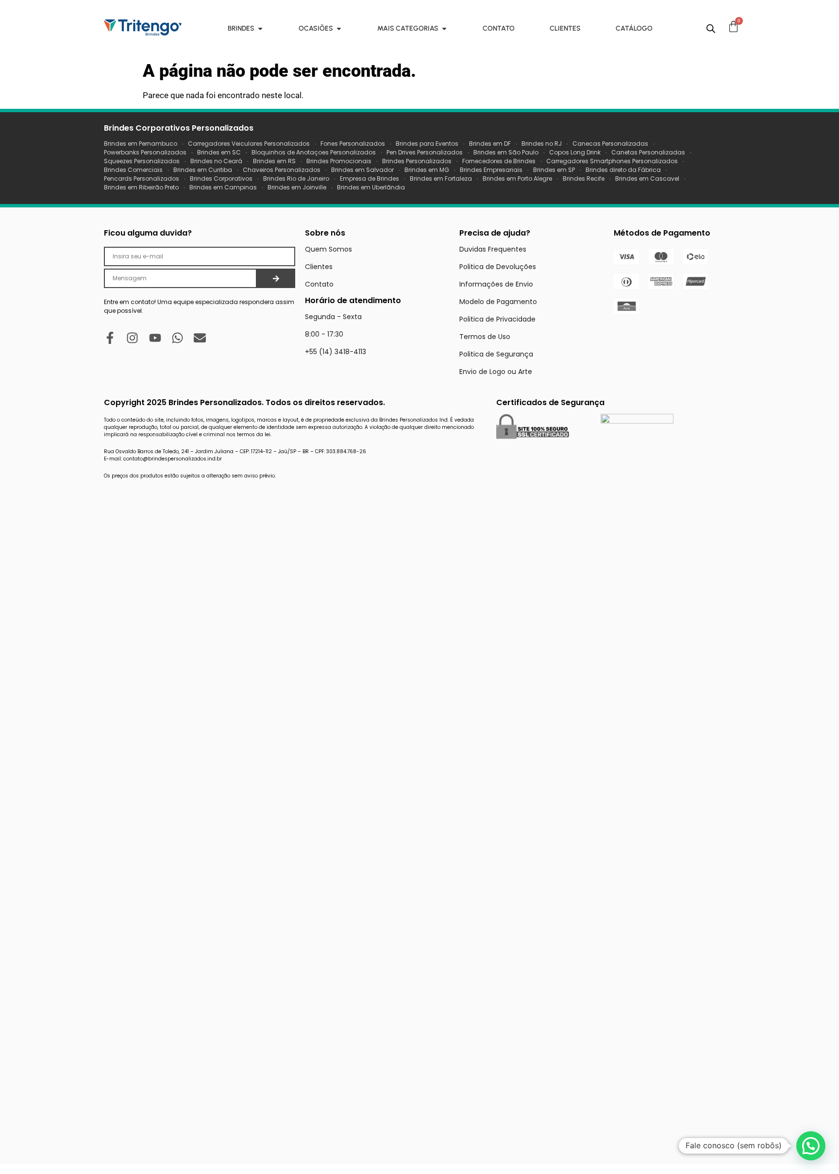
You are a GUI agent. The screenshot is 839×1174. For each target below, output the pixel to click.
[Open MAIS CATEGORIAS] (444, 28)
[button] (810, 1145)
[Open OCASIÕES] (339, 28)
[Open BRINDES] (260, 28)
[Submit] (276, 278)
